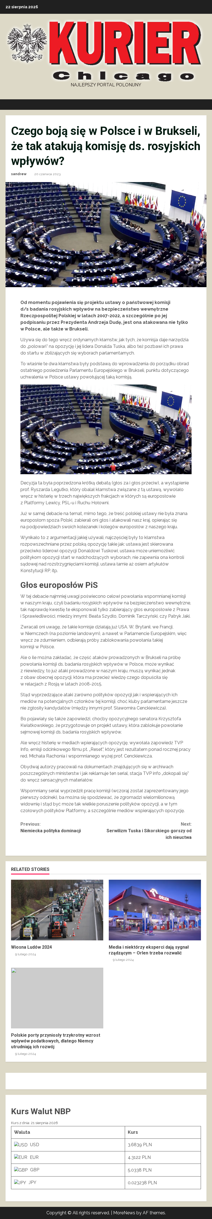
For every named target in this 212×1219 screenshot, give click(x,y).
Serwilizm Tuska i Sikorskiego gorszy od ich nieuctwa (149, 830)
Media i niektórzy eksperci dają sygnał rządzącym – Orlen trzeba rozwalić (155, 910)
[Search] (204, 104)
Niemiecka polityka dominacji (50, 827)
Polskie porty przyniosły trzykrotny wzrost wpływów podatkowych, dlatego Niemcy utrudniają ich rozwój (57, 998)
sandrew (18, 174)
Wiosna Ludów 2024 (57, 910)
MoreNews (124, 1212)
